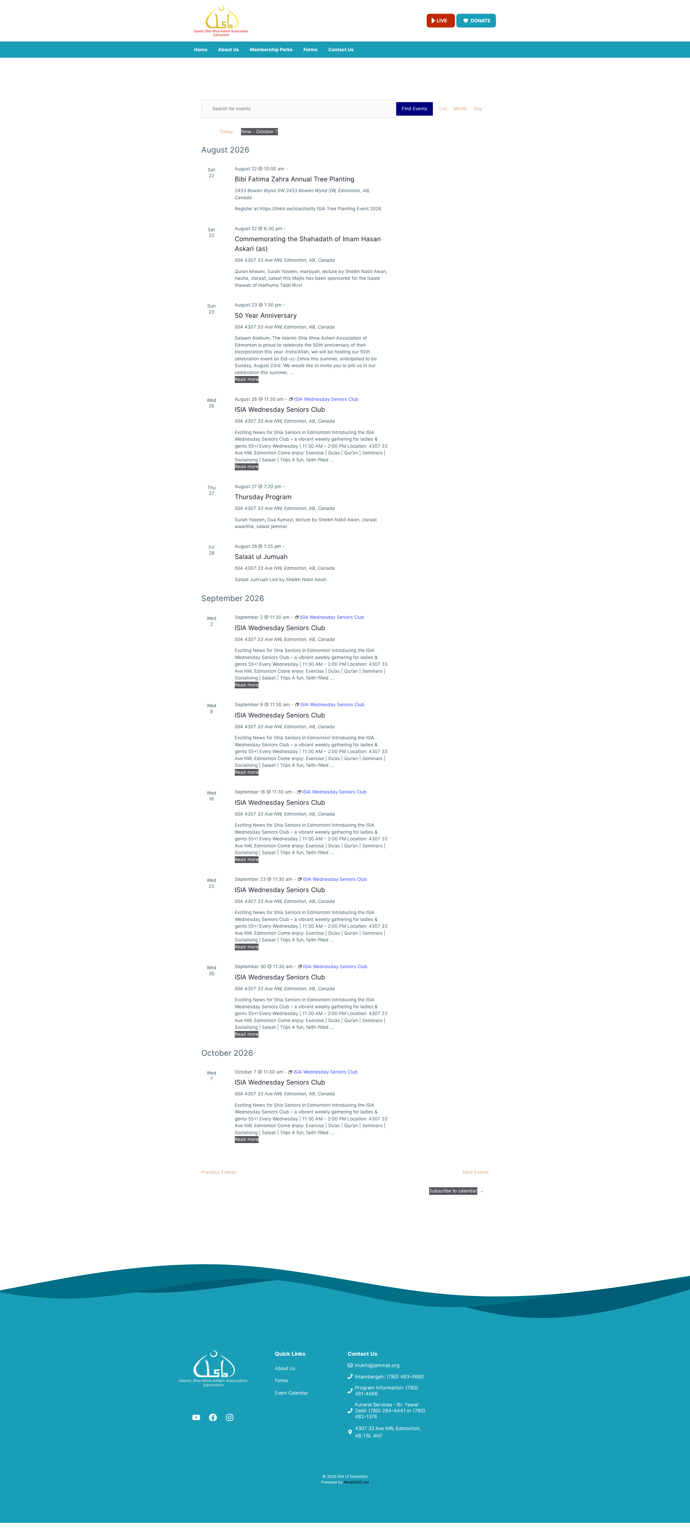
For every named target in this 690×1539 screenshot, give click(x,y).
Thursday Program (263, 497)
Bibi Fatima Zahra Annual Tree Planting (294, 179)
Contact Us (341, 49)
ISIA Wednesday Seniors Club (280, 409)
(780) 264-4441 (386, 1410)
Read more (246, 379)
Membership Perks (271, 49)
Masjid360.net (356, 1482)
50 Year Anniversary (266, 315)
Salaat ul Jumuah (261, 557)
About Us (228, 49)
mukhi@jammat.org (377, 1365)
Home (200, 49)
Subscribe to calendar (453, 1190)
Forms (310, 49)
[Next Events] (209, 131)
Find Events (414, 108)
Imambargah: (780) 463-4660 (389, 1376)
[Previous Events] (202, 131)
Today (226, 131)
